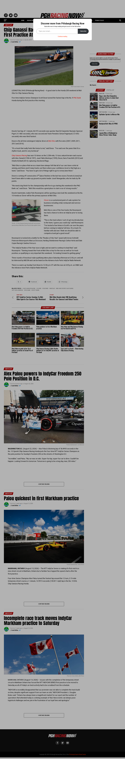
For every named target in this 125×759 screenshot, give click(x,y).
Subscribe (83, 31)
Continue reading (62, 36)
